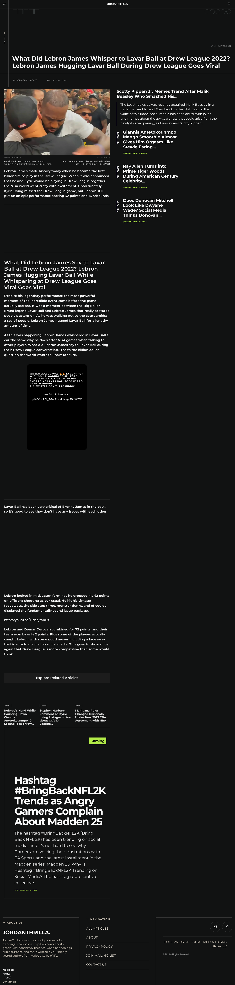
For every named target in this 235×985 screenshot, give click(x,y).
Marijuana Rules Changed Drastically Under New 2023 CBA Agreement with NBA (90, 715)
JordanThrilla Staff (26, 80)
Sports (4, 40)
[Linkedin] (48, 667)
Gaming (97, 741)
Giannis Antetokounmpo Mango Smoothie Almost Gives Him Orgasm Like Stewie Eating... (150, 139)
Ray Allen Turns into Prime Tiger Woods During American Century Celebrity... (150, 173)
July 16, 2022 (72, 399)
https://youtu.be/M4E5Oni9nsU (21, 520)
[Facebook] (24, 667)
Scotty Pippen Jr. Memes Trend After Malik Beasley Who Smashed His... (163, 94)
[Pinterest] (40, 667)
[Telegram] (73, 667)
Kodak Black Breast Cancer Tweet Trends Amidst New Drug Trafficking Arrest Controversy (28, 162)
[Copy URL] (89, 667)
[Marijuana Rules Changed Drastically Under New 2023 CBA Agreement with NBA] (92, 692)
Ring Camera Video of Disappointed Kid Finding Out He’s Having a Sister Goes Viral (86, 162)
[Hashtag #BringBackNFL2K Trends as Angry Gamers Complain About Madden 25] (57, 757)
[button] (229, 4)
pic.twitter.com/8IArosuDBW (52, 386)
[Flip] (81, 667)
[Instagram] (215, 927)
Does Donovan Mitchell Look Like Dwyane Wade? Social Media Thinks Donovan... (148, 208)
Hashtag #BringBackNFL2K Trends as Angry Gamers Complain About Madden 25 (59, 801)
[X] (32, 667)
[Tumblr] (65, 667)
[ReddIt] (57, 667)
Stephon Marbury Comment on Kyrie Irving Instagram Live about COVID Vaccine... (55, 717)
